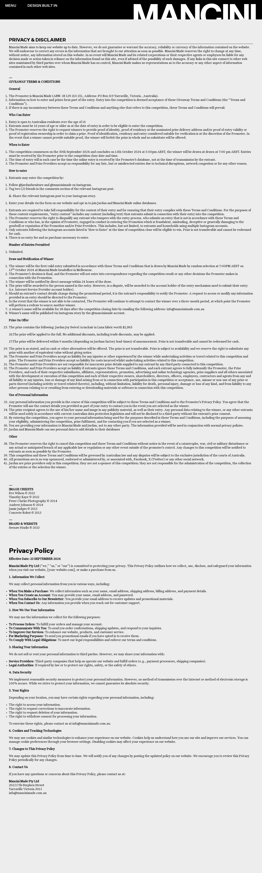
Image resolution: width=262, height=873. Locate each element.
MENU (10, 5)
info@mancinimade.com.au (185, 309)
